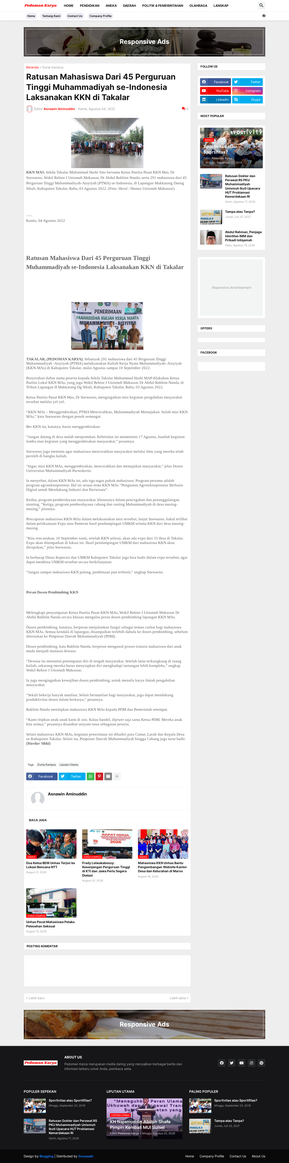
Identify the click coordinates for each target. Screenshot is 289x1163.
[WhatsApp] (90, 776)
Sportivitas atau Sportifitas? (70, 1100)
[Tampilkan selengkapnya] (117, 776)
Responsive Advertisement (231, 287)
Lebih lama (178, 998)
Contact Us (75, 16)
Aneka (111, 5)
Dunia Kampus (52, 67)
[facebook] (264, 16)
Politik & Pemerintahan (162, 5)
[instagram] (251, 1063)
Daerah (129, 5)
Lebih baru (36, 998)
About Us (258, 1156)
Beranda (32, 67)
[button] (261, 5)
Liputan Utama (69, 764)
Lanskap (221, 5)
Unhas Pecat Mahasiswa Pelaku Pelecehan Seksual (50, 924)
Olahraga (198, 5)
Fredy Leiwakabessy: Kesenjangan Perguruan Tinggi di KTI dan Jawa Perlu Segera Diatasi (106, 869)
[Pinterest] (99, 776)
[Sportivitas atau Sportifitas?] (35, 1105)
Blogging (47, 1156)
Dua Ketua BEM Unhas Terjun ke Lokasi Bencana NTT (50, 865)
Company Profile (101, 16)
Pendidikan (89, 5)
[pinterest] (261, 1063)
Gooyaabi (85, 1156)
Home (69, 5)
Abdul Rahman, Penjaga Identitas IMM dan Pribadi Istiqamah (243, 236)
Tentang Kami (51, 16)
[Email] (108, 776)
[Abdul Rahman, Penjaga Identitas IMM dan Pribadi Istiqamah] (211, 237)
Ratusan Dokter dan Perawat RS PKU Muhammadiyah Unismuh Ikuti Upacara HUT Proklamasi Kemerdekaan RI (242, 186)
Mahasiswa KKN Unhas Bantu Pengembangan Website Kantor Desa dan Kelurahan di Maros (162, 867)
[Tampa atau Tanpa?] (211, 217)
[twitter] (231, 1063)
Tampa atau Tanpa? (240, 211)
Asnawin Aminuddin (67, 794)
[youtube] (241, 1063)
